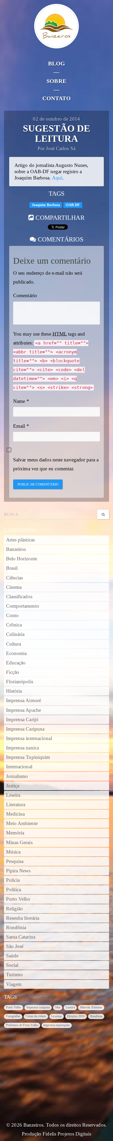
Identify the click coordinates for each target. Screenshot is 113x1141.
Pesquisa (15, 861)
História (14, 691)
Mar (57, 1007)
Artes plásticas (20, 540)
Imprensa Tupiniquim (28, 757)
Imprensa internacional (29, 738)
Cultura (13, 644)
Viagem (14, 984)
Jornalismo (17, 776)
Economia (16, 653)
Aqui (57, 177)
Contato (56, 98)
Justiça (12, 785)
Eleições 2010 (76, 1016)
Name (19, 401)
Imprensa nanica (22, 747)
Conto (12, 615)
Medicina (15, 814)
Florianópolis (19, 681)
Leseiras (56, 1016)
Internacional (19, 766)
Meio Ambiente (22, 823)
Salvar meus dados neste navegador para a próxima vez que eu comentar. (56, 464)
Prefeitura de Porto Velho (22, 1025)
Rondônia (16, 927)
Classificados (19, 596)
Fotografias (13, 1016)
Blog (56, 63)
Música (13, 852)
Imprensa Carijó (22, 719)
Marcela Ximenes (91, 1007)
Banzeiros (16, 549)
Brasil (12, 568)
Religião (14, 908)
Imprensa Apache (23, 710)
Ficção (12, 672)
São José (15, 946)
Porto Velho (18, 899)
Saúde (12, 955)
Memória (15, 832)
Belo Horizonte (21, 558)
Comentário (25, 295)
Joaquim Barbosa (46, 205)
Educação (16, 662)
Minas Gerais (19, 842)
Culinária (15, 634)
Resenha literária (22, 918)
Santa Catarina (20, 937)
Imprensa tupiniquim (56, 1025)
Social (12, 965)
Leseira (13, 795)
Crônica (14, 625)
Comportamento (22, 606)
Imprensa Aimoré (23, 700)
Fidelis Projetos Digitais (67, 1134)
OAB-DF (73, 205)
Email (19, 426)
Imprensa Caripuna (25, 729)
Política (13, 889)
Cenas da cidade (36, 1016)
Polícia (13, 880)
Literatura (15, 804)
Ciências (14, 577)
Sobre (56, 81)
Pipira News (18, 870)
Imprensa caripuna (38, 1007)
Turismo (14, 974)
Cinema (14, 587)
